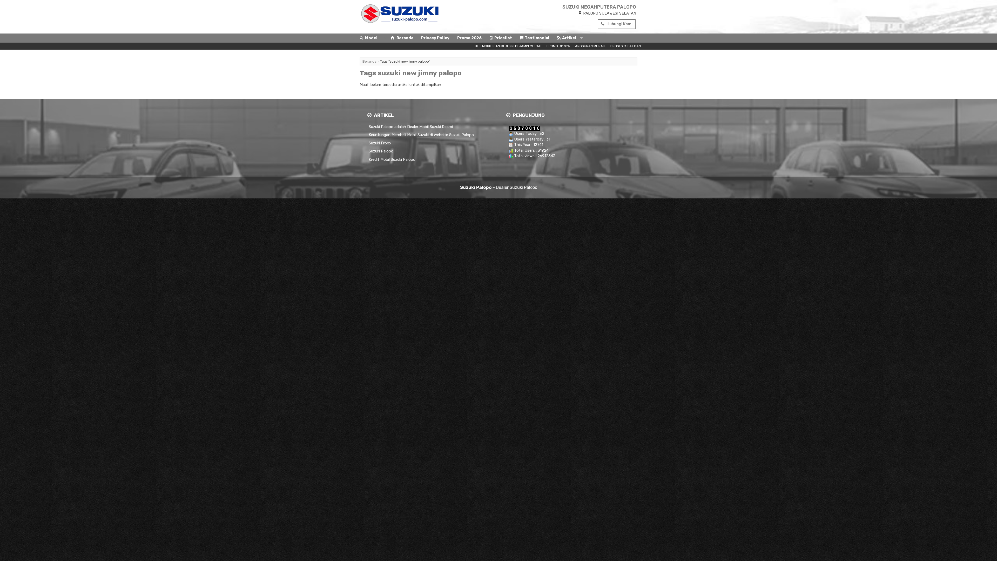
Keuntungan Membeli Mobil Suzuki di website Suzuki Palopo (421, 134)
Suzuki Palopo (381, 151)
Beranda (404, 38)
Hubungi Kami (619, 24)
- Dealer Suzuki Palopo (498, 187)
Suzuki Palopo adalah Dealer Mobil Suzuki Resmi (411, 126)
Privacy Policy (435, 38)
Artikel (569, 38)
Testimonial (537, 38)
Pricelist (503, 38)
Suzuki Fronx (380, 143)
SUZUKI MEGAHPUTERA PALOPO (599, 7)
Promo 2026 (469, 38)
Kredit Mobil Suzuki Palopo (392, 159)
